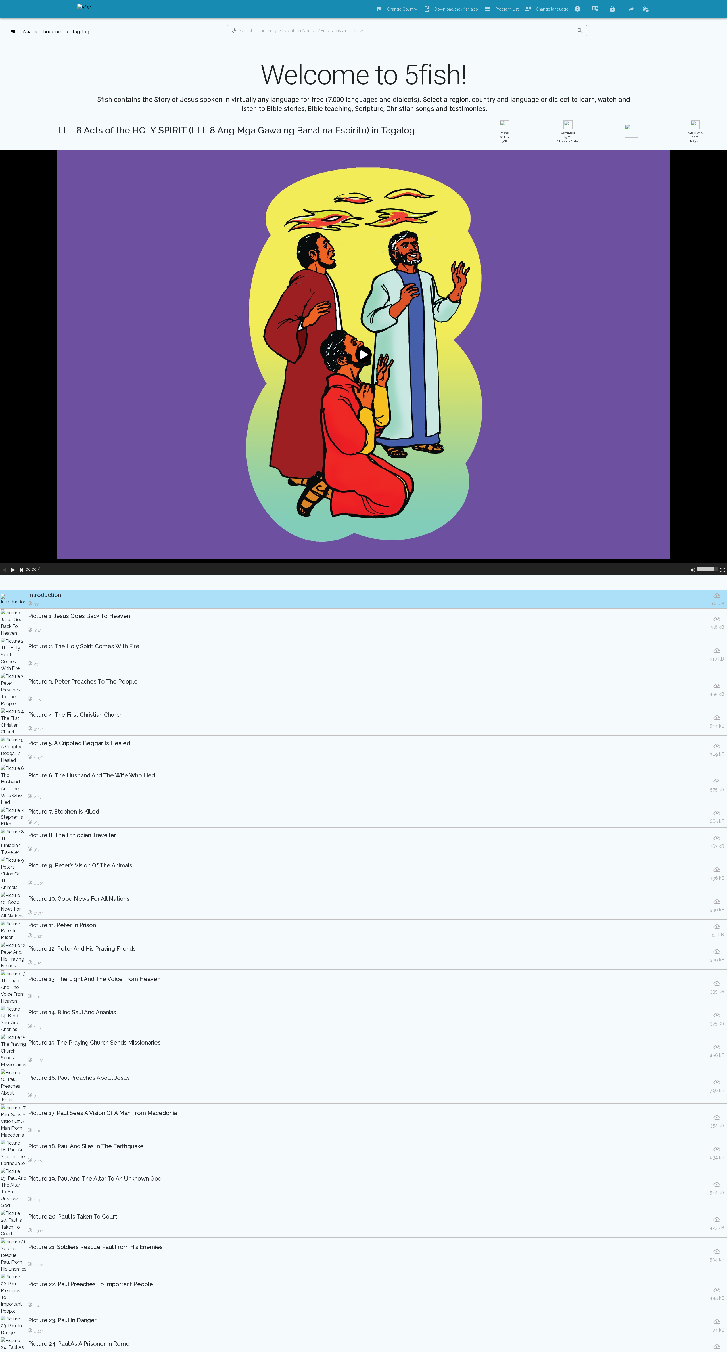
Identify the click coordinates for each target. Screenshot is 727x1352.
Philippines (52, 31)
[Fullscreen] (722, 569)
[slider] (707, 569)
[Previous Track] (4, 569)
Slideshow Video (568, 137)
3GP (504, 137)
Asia (27, 31)
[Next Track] (21, 569)
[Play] (13, 569)
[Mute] (693, 569)
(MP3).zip (695, 137)
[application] (363, 362)
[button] (233, 30)
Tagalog (80, 31)
